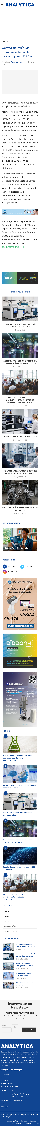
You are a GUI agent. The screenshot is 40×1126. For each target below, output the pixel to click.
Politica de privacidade (11, 1100)
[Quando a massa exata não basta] (20, 421)
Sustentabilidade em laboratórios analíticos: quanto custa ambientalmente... (17, 758)
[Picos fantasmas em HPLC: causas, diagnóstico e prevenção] (8, 956)
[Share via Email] (35, 263)
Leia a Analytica (16, 1123)
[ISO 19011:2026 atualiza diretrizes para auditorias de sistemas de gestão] (20, 455)
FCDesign (6, 1116)
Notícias (5, 41)
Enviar (29, 1030)
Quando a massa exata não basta (20, 437)
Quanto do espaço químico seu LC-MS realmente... (19, 868)
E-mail (4, 1025)
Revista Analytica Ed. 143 (16, 548)
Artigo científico (10, 926)
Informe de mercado (11, 931)
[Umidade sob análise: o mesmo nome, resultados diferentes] (8, 947)
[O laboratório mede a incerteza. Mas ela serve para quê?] (8, 976)
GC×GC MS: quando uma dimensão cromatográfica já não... (20, 325)
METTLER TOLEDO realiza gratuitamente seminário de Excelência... (15, 897)
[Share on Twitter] (25, 263)
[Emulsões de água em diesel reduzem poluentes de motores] (20, 492)
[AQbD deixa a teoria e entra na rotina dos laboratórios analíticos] (8, 985)
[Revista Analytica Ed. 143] (20, 539)
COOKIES (4, 1107)
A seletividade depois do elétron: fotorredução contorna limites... (20, 362)
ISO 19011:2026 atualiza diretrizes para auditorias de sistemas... (20, 472)
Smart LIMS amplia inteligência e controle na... (26, 965)
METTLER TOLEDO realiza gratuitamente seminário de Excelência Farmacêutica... (20, 400)
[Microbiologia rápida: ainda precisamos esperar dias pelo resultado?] (20, 774)
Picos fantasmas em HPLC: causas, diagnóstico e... (26, 955)
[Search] (38, 5)
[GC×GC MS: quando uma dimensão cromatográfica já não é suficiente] (20, 309)
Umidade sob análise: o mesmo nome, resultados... (26, 945)
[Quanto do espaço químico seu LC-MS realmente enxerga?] (20, 856)
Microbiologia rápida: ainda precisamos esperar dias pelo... (19, 786)
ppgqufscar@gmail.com (13, 246)
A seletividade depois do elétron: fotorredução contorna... (17, 841)
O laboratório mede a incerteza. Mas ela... (24, 974)
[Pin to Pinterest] (30, 263)
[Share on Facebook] (20, 263)
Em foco (7, 916)
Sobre (37, 1123)
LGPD (3, 1103)
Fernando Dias (16, 62)
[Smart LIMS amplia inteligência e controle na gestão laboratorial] (8, 966)
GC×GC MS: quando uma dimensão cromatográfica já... (17, 813)
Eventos (7, 921)
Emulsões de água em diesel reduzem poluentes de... (20, 508)
